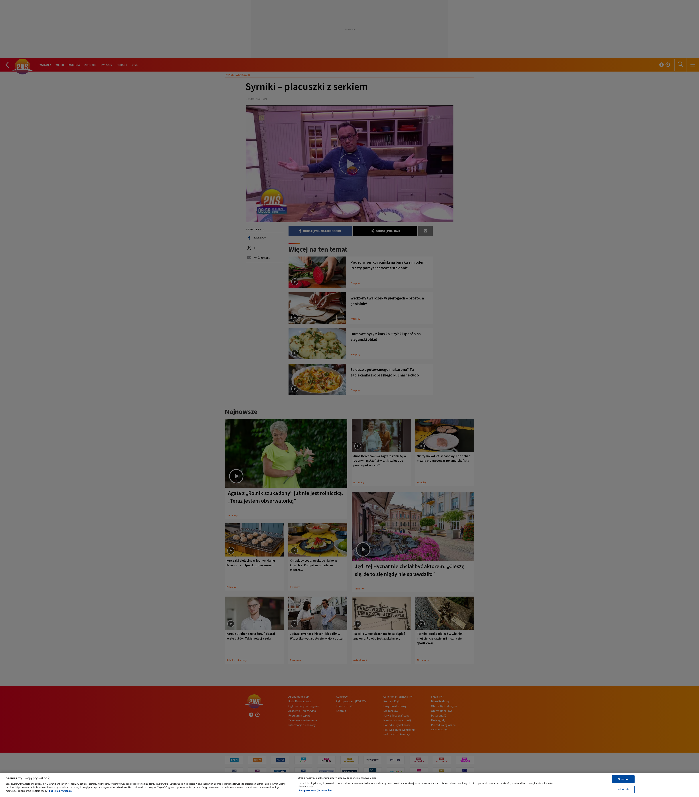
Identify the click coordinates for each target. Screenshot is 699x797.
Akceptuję (623, 779)
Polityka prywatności (61, 790)
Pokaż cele (623, 789)
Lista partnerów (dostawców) (315, 790)
